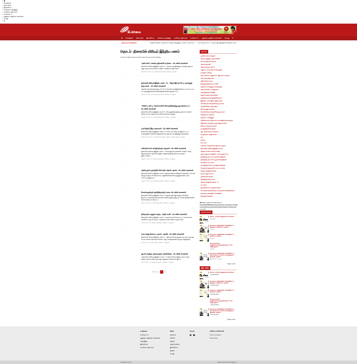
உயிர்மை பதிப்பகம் (10, 12)
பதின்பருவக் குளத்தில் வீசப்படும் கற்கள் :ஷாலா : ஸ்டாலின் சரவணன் (167, 170)
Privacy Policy (214, 338)
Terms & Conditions (215, 335)
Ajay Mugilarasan (233, 362)
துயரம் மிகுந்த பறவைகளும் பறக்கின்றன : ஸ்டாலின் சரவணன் (164, 254)
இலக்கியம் (7, 7)
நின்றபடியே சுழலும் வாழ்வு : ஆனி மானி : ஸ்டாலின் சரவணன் (164, 214)
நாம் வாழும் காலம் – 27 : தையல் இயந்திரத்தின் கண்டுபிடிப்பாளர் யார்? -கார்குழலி (222, 43)
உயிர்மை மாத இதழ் (11, 10)
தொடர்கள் (7, 5)
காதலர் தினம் (175, 344)
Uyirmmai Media (153, 242)
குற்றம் (172, 351)
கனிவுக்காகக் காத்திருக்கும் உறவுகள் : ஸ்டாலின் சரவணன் (163, 148)
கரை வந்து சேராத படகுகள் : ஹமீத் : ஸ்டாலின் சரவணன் (162, 234)
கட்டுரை (174, 72)
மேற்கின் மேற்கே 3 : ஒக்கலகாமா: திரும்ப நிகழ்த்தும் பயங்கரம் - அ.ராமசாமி (172, 43)
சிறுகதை (212, 219)
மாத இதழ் (143, 341)
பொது (6, 19)
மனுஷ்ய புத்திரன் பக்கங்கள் (14, 16)
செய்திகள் (7, 3)
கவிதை (212, 249)
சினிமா (168, 72)
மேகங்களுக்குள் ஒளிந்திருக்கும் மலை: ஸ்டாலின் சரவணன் (163, 192)
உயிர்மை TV (8, 14)
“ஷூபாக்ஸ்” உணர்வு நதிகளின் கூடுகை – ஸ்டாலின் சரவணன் (164, 63)
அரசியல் (173, 335)
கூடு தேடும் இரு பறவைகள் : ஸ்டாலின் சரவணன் (159, 128)
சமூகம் (172, 341)
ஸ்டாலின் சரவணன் (158, 72)
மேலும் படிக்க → (232, 264)
